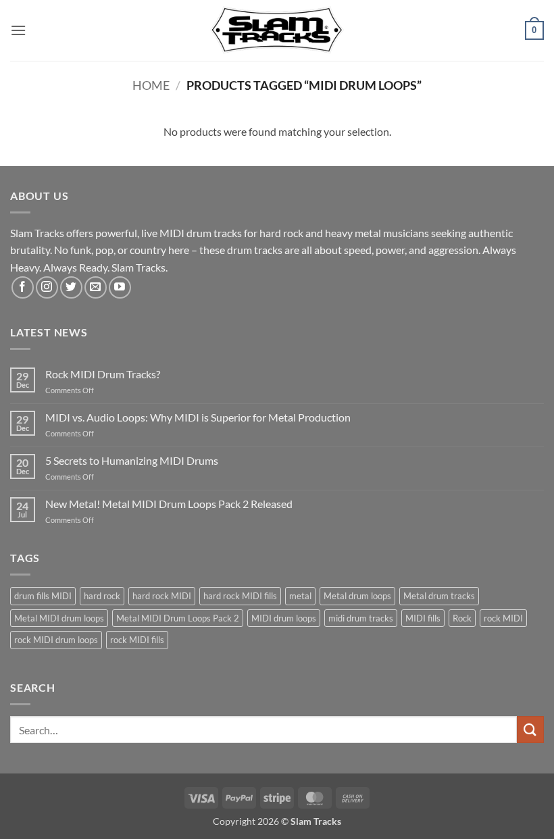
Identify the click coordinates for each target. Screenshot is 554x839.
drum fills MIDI (43, 595)
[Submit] (530, 729)
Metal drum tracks (439, 595)
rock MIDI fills (137, 639)
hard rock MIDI (161, 595)
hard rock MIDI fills (240, 595)
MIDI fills (422, 618)
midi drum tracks (360, 618)
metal (300, 595)
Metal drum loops (357, 595)
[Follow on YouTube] (120, 287)
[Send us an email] (95, 287)
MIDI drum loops (283, 618)
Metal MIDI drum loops (59, 618)
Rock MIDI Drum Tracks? (102, 373)
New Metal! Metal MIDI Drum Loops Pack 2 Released (169, 503)
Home (151, 85)
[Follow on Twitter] (71, 287)
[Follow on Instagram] (47, 287)
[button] (18, 30)
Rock (462, 618)
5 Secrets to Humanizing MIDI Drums (131, 460)
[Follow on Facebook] (22, 287)
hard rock (102, 595)
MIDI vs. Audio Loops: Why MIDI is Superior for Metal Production (198, 417)
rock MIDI (503, 618)
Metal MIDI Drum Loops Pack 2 (177, 618)
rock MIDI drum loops (56, 639)
